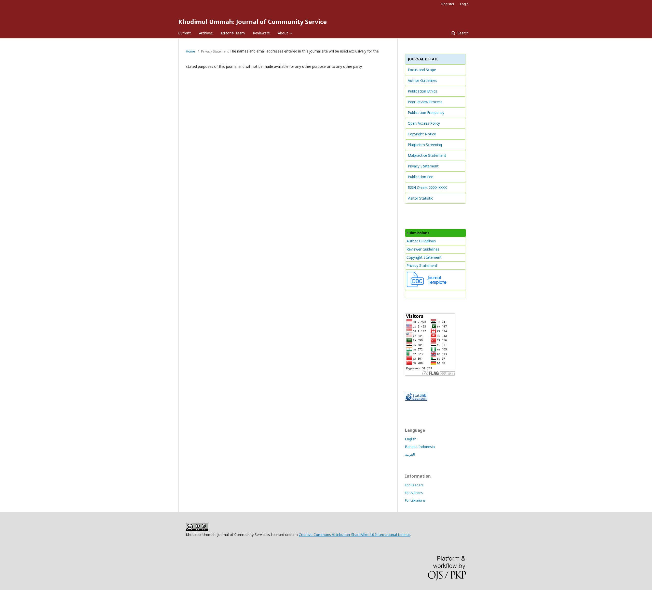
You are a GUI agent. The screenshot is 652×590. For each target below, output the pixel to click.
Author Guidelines (422, 80)
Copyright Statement (424, 257)
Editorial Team (233, 33)
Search (462, 33)
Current (184, 33)
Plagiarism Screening (425, 144)
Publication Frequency (426, 112)
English (410, 439)
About (283, 33)
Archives (206, 33)
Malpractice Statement (427, 155)
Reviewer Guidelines (422, 249)
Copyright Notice (422, 134)
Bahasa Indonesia (420, 446)
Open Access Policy (424, 123)
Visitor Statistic (420, 198)
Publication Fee (420, 176)
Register (447, 4)
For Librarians (415, 500)
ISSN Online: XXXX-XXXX (427, 187)
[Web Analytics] (416, 399)
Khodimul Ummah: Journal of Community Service (252, 21)
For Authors (414, 492)
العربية (410, 454)
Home (190, 51)
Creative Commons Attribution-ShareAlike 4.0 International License (354, 534)
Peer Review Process (425, 101)
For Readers (414, 485)
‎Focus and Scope (422, 69)
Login (464, 4)
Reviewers (261, 33)
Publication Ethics (422, 91)
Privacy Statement (423, 166)
